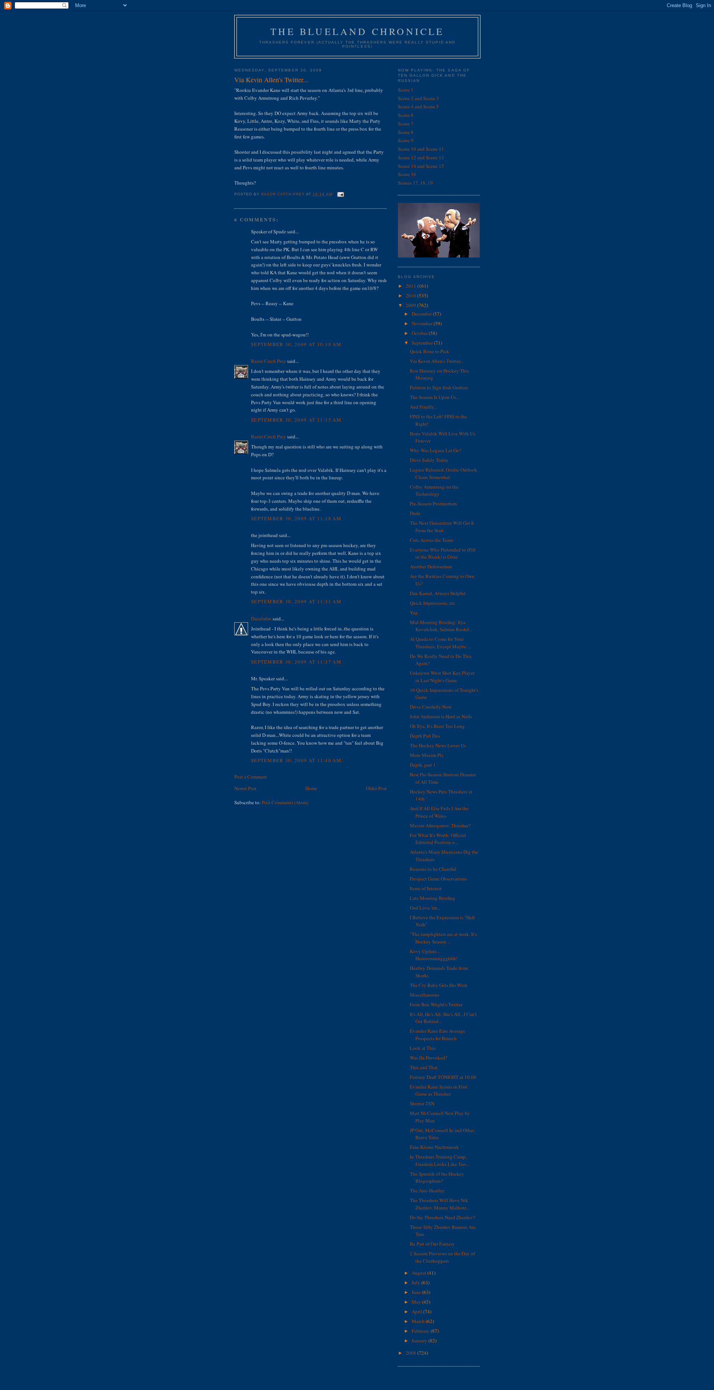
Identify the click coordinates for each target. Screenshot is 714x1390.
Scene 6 (406, 115)
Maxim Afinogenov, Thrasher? (440, 825)
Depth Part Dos (425, 735)
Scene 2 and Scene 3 (418, 98)
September (423, 342)
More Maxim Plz (427, 755)
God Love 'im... (425, 907)
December (422, 313)
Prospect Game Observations (438, 878)
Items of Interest (426, 888)
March (419, 1321)
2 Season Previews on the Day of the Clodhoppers (442, 1257)
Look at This (422, 1048)
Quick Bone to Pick (429, 351)
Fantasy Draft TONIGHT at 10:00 (443, 1077)
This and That (424, 1067)
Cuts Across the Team (431, 540)
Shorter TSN (422, 1103)
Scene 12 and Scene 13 (421, 157)
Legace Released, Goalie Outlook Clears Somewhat (443, 473)
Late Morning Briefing (432, 898)
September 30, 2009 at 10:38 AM (296, 344)
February (421, 1330)
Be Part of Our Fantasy (432, 1243)
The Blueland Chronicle (357, 31)
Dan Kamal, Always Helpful (438, 593)
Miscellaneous (424, 994)
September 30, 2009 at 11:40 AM (296, 760)
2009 (411, 305)
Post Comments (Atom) (285, 802)
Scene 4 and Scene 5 (418, 106)
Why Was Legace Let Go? (435, 450)
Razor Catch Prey (268, 361)
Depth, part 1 (423, 764)
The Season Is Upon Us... (434, 397)
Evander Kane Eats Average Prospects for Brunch (437, 1035)
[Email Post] (340, 194)
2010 (411, 295)
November (423, 323)
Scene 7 (406, 123)
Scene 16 (407, 174)
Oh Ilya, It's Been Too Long (437, 726)
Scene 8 (406, 132)
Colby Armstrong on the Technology (434, 490)
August (419, 1272)
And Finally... (423, 406)
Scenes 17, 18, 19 (415, 182)
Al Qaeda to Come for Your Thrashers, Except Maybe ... (440, 643)
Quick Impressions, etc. (433, 603)
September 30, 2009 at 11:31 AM (296, 601)
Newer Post (245, 788)
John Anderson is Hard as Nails (441, 716)
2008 (411, 1352)
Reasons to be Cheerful (433, 869)
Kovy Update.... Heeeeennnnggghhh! (433, 955)
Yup (414, 612)
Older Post (376, 788)
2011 (411, 285)
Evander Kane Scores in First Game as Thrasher (438, 1090)
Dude (415, 513)
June (417, 1292)
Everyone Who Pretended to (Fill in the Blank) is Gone (443, 553)
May (417, 1301)
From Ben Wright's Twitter (436, 1004)
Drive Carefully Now (430, 706)
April (417, 1311)
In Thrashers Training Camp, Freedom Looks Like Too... (439, 1160)
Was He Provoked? (428, 1057)
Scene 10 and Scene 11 (421, 149)
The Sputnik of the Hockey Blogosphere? (437, 1177)
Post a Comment (250, 776)
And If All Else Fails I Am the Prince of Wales (439, 812)
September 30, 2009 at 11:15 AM (296, 419)
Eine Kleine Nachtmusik (434, 1147)
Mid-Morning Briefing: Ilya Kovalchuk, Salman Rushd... (441, 626)
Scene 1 (406, 89)
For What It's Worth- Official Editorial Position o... (438, 839)
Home (311, 788)
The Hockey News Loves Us (438, 745)
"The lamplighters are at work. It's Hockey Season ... (443, 938)
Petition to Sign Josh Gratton (439, 387)
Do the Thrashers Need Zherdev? (442, 1217)
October (420, 333)
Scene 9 (406, 140)
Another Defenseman (431, 566)
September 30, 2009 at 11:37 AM (296, 661)
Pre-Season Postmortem (433, 503)
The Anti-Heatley (427, 1190)
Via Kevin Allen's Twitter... (436, 361)
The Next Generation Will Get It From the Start (442, 527)
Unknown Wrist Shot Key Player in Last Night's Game (442, 677)
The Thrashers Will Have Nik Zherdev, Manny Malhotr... (439, 1204)
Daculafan (261, 618)
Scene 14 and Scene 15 (421, 166)
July (416, 1282)
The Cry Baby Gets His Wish (438, 985)
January (420, 1340)
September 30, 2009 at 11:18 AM (296, 518)
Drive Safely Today (429, 460)
